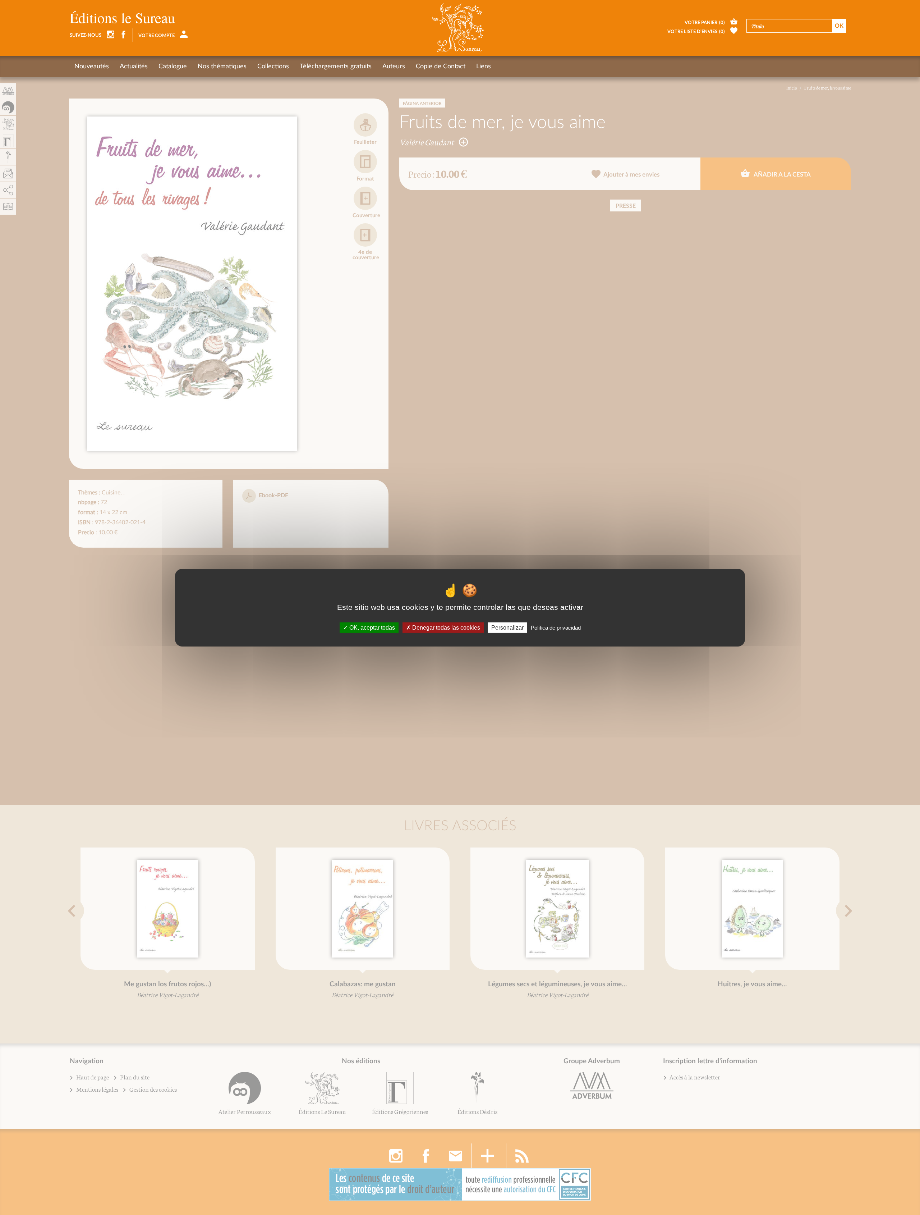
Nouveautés (91, 66)
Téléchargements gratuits (336, 66)
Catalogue (172, 66)
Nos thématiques (222, 66)
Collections (273, 66)
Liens (483, 66)
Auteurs (393, 66)
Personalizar (507, 627)
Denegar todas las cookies (445, 627)
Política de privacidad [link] (556, 627)
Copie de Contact (440, 66)
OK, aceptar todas (371, 627)
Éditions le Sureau (122, 17)
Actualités (134, 66)
